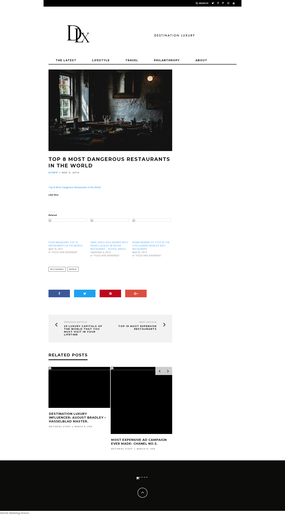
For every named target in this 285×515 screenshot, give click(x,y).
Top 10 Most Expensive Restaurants (137, 327)
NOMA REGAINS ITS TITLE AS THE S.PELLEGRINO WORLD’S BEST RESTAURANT (151, 245)
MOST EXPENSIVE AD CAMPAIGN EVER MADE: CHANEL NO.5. (139, 442)
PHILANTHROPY (167, 60)
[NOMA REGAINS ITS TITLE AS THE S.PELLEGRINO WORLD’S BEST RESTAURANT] (151, 230)
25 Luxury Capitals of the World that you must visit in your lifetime (83, 330)
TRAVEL (131, 60)
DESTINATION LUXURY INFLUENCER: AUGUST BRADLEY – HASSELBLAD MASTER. (77, 417)
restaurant (57, 269)
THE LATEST (66, 60)
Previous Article (75, 322)
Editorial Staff (60, 427)
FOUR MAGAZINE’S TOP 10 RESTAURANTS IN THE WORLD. (65, 244)
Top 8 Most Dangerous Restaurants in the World (74, 187)
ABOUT (201, 60)
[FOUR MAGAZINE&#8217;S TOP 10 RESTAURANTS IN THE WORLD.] (67, 230)
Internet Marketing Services (14, 513)
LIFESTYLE (101, 60)
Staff (53, 172)
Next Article (148, 322)
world (73, 269)
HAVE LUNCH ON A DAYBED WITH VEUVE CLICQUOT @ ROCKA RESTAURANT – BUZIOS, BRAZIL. (109, 245)
